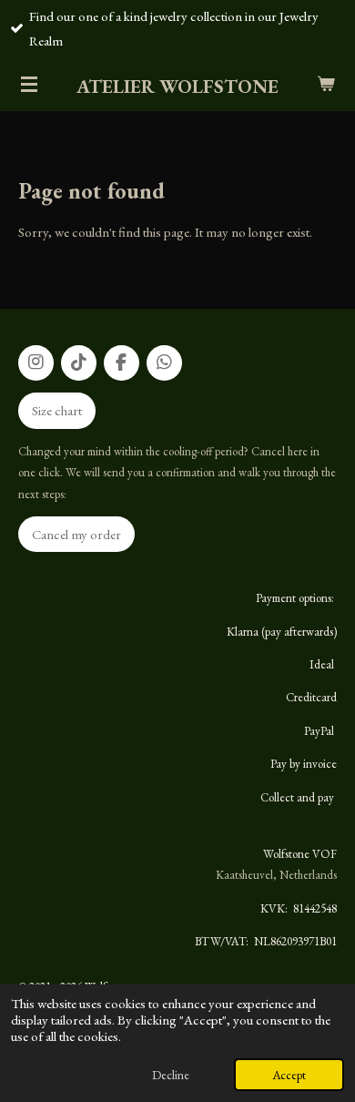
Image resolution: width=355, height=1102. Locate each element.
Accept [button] (289, 1074)
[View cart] (326, 84)
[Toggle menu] (29, 84)
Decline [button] (170, 1074)
